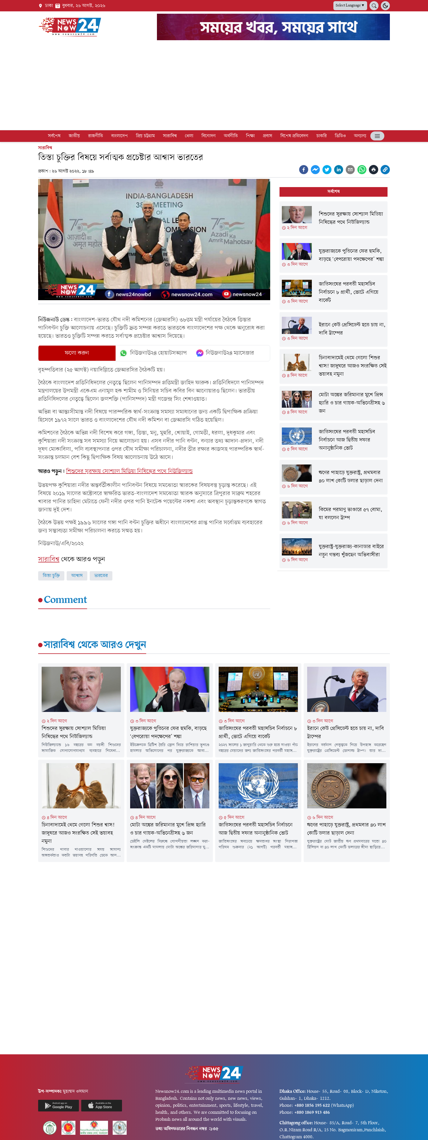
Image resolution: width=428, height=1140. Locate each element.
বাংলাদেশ (119, 136)
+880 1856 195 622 (312, 1105)
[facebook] (303, 169)
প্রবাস (267, 136)
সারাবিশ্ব (170, 136)
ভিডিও (340, 136)
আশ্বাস (77, 576)
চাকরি (321, 136)
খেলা (189, 136)
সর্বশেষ (54, 136)
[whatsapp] (362, 169)
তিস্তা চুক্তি (51, 576)
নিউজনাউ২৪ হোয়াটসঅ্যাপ (158, 353)
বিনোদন (208, 136)
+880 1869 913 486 (312, 1112)
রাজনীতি (95, 136)
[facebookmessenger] (315, 169)
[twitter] (327, 169)
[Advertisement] (214, 86)
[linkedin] (338, 169)
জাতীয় (74, 136)
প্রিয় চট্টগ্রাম (145, 136)
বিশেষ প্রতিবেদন (294, 136)
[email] (350, 169)
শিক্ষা (250, 136)
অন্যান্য (360, 136)
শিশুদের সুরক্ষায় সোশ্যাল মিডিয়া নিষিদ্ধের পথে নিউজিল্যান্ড (129, 471)
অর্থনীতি (231, 136)
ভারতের (101, 576)
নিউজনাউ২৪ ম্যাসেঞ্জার (230, 353)
